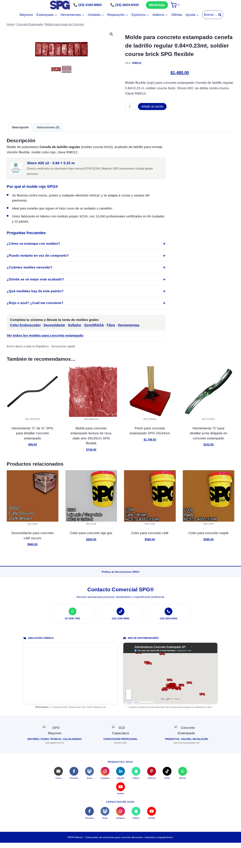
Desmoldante (54, 325)
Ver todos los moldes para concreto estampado (45, 335)
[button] (111, 34)
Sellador (74, 325)
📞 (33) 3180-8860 (87, 5)
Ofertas (176, 15)
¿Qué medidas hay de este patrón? (35, 291)
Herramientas (129, 325)
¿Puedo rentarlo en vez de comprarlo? (38, 255)
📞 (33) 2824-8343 (124, 5)
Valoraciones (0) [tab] (48, 127)
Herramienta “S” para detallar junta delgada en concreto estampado (208, 433)
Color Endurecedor (25, 325)
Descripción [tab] (20, 127)
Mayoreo (26, 15)
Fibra (111, 325)
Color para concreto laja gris (91, 533)
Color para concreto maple (208, 533)
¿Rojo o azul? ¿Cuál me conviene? (35, 303)
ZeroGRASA (94, 325)
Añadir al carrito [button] (32, 454)
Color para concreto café (149, 533)
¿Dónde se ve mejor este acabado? (35, 279)
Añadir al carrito (152, 106)
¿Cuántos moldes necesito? (29, 267)
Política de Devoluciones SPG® (120, 571)
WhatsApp (157, 5)
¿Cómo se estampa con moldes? (33, 243)
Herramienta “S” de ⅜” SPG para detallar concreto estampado (32, 433)
